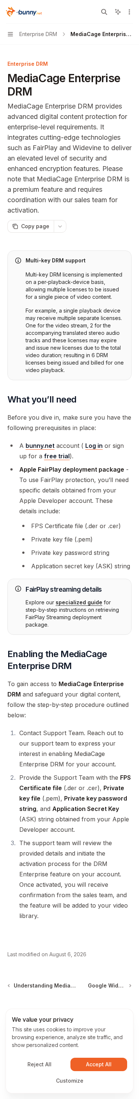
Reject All (39, 1064)
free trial (57, 456)
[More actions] (129, 12)
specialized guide (79, 602)
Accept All (99, 1064)
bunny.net (40, 445)
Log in (94, 445)
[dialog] (69, 1051)
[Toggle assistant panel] (118, 12)
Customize (69, 1080)
